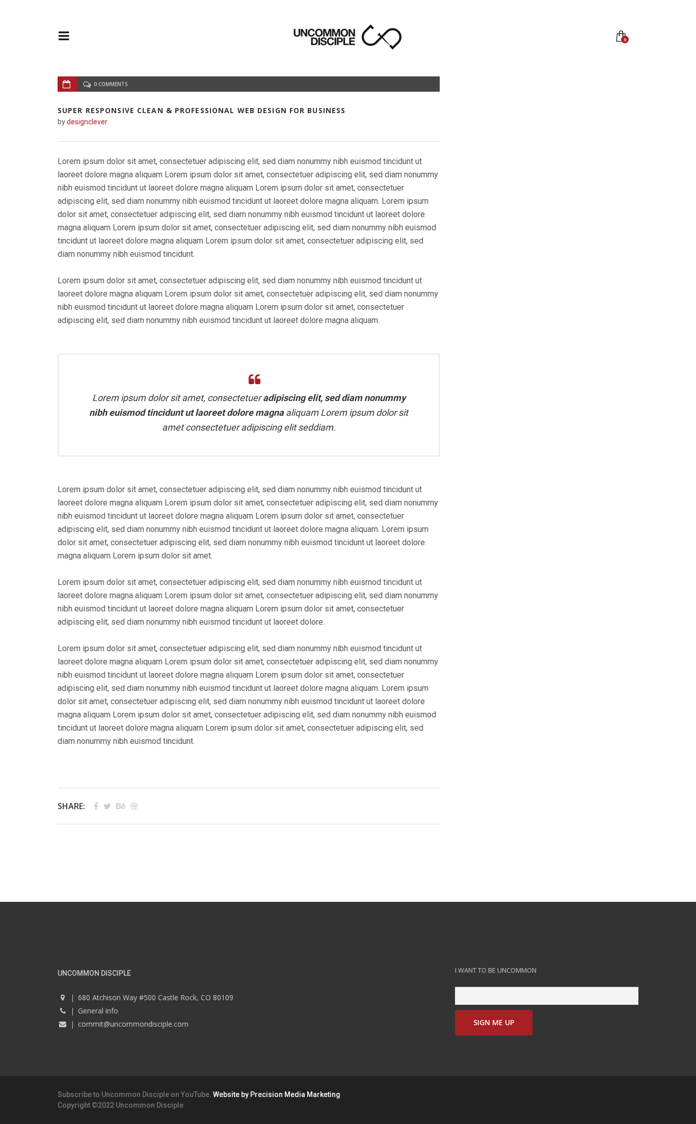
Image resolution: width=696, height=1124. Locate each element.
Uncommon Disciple (135, 1094)
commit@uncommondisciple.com (133, 1024)
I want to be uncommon (496, 970)
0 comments (111, 84)
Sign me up (493, 1022)
